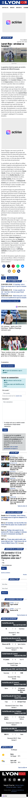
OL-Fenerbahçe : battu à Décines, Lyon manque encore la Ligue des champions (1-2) (13, 286)
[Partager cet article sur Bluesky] (22, 266)
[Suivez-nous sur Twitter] (9, 781)
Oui (3, 560)
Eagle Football (14, 604)
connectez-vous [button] (19, 396)
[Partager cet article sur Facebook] (3, 266)
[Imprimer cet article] (9, 271)
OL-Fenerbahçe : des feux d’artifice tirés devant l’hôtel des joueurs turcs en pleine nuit (18, 492)
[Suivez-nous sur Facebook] (4, 781)
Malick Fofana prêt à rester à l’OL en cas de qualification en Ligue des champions (13, 297)
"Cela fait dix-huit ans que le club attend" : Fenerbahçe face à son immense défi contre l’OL (18, 500)
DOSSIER (12, 602)
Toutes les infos (22, 506)
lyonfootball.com (20, 790)
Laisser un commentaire (8, 366)
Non (3, 563)
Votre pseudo (5, 390)
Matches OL (19, 7)
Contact (19, 787)
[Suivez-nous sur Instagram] (14, 781)
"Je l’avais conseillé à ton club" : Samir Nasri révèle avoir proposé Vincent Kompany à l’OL (13, 292)
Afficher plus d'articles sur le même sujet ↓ (11, 301)
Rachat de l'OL (14, 610)
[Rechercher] (25, 2)
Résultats (25, 574)
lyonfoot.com (14, 790)
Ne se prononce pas (7, 565)
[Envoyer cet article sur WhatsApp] (17, 266)
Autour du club (13, 463)
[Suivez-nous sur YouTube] (18, 781)
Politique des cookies (11, 787)
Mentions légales (19, 785)
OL (4, 278)
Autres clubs (13, 497)
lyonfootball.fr (14, 791)
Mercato (12, 7)
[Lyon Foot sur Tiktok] (23, 781)
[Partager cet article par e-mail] (14, 271)
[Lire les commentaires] (18, 271)
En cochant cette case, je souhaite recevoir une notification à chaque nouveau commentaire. (14, 424)
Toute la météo (22, 767)
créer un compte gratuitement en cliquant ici (11, 447)
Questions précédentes (5, 572)
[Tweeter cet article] (8, 266)
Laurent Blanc (12, 278)
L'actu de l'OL (5, 7)
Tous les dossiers (21, 615)
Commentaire (6, 399)
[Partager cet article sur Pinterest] (13, 266)
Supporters (12, 478)
